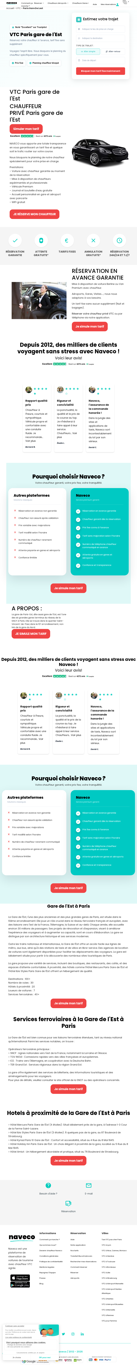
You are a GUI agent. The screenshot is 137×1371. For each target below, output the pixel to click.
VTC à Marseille (108, 1310)
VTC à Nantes (107, 1299)
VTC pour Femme (109, 1321)
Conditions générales (48, 1256)
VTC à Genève (108, 1256)
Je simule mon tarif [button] (89, 326)
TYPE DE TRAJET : (85, 45)
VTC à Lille (106, 1272)
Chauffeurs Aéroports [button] (57, 3)
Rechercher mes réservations (83, 1261)
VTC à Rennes (108, 1315)
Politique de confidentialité (51, 1261)
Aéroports (75, 1278)
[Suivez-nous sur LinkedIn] (82, 1334)
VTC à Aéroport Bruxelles (112, 1304)
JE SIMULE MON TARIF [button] (31, 634)
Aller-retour (114, 51)
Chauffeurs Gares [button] (80, 3)
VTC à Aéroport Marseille (112, 1283)
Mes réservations (108, 4)
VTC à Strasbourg (109, 1278)
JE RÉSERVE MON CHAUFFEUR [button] (34, 214)
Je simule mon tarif (68, 588)
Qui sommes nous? (47, 1245)
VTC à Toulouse (108, 1261)
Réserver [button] (38, 3)
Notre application (78, 1245)
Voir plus (30, 441)
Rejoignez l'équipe (47, 1272)
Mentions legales (46, 1267)
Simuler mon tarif (26, 129)
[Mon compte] (119, 4)
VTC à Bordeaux (109, 1267)
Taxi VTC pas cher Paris (112, 1239)
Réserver (74, 1272)
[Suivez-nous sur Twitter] (63, 1334)
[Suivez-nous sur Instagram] (72, 1334)
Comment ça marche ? (27, 4)
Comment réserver (79, 1267)
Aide (95, 4)
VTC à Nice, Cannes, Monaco (114, 1250)
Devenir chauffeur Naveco (50, 1250)
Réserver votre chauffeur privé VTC (93, 313)
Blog (41, 1283)
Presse (42, 1278)
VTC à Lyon (106, 1245)
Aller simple (89, 51)
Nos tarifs (75, 1250)
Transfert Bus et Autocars (81, 1256)
